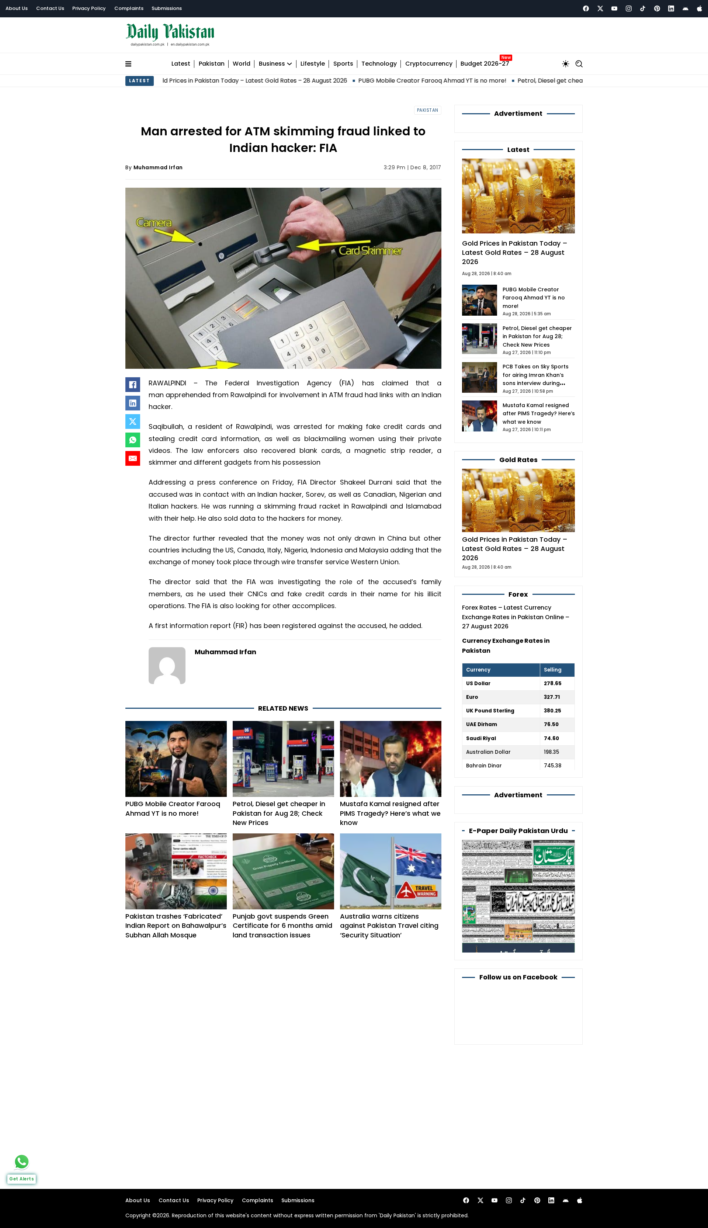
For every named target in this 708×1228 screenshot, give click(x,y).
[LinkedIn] (132, 403)
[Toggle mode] (565, 63)
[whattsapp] (22, 1161)
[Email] (132, 458)
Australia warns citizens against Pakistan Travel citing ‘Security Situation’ (389, 925)
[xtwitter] (600, 8)
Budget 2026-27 (485, 64)
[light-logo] (172, 35)
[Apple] (699, 8)
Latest (180, 64)
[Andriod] (685, 8)
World (241, 64)
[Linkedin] (671, 8)
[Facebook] (586, 8)
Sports (343, 64)
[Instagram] (629, 8)
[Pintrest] (657, 8)
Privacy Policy (89, 8)
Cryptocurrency (428, 64)
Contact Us (50, 8)
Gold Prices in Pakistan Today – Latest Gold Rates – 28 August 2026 (196, 80)
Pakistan (212, 64)
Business (272, 64)
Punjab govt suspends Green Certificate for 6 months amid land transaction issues (282, 925)
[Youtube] (614, 8)
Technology (379, 64)
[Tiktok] (643, 8)
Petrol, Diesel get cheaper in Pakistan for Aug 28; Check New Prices (560, 80)
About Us (17, 8)
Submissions (167, 8)
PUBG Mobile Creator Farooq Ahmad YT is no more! (378, 80)
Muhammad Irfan (158, 167)
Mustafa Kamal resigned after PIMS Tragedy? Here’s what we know (390, 813)
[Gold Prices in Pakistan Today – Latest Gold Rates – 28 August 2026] (518, 500)
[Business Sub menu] (289, 64)
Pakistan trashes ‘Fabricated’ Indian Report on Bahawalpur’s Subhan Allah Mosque (175, 925)
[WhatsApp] (132, 440)
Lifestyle (313, 64)
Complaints (128, 8)
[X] (132, 421)
